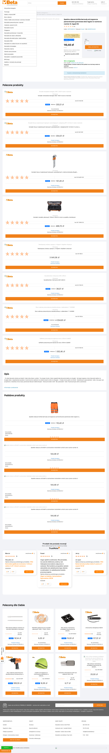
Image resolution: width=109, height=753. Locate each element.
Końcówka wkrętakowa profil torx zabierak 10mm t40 (68, 673)
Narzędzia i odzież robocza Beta (63, 731)
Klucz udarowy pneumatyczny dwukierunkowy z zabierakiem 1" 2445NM (54, 311)
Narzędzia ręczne (9, 28)
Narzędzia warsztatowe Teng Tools (63, 735)
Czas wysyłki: (67, 63)
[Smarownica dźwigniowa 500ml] (94, 618)
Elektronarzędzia (8, 54)
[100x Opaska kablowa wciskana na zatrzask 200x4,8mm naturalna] (15, 618)
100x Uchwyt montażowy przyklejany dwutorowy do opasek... (68, 629)
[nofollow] (97, 50)
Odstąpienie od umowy (34, 731)
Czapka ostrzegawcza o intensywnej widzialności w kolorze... (41, 674)
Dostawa (31, 725)
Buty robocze (7, 17)
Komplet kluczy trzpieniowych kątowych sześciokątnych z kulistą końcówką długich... (55, 172)
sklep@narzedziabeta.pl (77, 4)
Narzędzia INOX (8, 41)
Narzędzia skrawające (10, 46)
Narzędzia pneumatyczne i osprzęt (13, 22)
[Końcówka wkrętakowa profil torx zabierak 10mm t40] (67, 663)
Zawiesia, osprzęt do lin (10, 25)
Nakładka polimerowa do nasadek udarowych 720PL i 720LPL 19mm (41, 628)
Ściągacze (7, 30)
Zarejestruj (94, 4)
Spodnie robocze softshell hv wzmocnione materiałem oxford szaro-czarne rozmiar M (54, 509)
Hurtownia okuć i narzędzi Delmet (63, 728)
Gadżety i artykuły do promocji (12, 62)
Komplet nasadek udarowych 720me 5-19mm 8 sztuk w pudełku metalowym (54, 217)
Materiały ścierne (9, 49)
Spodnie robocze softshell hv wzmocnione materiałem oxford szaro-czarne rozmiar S (54, 478)
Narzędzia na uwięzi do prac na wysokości (15, 44)
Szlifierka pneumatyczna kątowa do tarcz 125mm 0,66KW (54, 343)
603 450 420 (75, 2)
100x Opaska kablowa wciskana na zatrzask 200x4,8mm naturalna (15, 628)
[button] (7, 571)
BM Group (6, 59)
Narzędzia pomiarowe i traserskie (13, 33)
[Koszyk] (99, 3)
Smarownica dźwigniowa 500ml (94, 628)
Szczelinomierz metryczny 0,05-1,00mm (54, 280)
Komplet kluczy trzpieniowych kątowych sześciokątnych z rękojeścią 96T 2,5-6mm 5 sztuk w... (54, 127)
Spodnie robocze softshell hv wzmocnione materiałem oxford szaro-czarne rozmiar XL (54, 448)
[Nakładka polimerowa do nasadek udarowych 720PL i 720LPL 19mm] (41, 618)
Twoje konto (90, 2)
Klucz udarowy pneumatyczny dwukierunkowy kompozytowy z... (15, 673)
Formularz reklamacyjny (34, 738)
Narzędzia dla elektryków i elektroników (15, 38)
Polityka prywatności (8, 731)
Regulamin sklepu (7, 728)
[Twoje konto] (85, 3)
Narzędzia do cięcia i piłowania (12, 36)
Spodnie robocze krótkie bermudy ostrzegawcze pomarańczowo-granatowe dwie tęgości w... (54, 417)
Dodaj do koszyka (93, 47)
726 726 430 (86, 728)
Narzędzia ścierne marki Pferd (62, 725)
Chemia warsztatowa (10, 51)
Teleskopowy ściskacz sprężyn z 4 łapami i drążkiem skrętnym (54, 249)
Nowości (6, 65)
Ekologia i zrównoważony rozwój (11, 735)
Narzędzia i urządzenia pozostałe (13, 57)
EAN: (86, 29)
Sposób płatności (33, 728)
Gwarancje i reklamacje (34, 735)
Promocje (6, 12)
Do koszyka (54, 114)
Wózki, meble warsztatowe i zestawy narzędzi (17, 20)
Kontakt (5, 725)
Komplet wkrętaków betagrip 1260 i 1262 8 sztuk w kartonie (54, 96)
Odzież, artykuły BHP (9, 14)
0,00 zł (103, 2)
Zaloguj (89, 4)
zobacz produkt (29, 571)
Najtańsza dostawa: (68, 67)
